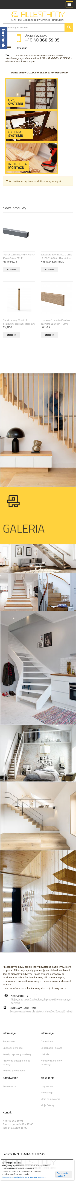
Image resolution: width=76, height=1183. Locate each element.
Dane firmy (47, 1041)
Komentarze (9, 1086)
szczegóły (11, 269)
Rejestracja (47, 1092)
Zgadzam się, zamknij (62, 1174)
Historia (45, 1054)
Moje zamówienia (50, 1098)
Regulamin (9, 1041)
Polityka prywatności (14, 1070)
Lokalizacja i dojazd (51, 1047)
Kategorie (21, 47)
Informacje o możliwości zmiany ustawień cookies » (24, 1177)
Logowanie (47, 1086)
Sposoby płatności (13, 1047)
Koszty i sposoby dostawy (17, 1054)
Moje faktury (47, 1105)
